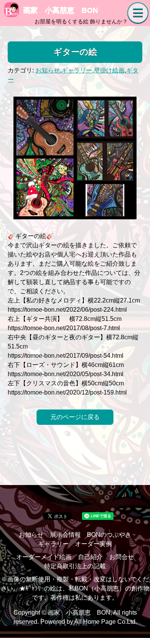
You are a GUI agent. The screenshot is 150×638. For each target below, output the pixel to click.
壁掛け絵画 (109, 70)
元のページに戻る (75, 417)
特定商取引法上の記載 (75, 566)
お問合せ (121, 557)
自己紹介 (90, 557)
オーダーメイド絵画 (44, 557)
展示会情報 (65, 534)
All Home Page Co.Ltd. (105, 621)
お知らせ (47, 70)
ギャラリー (77, 70)
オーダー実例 (93, 544)
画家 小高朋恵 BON (60, 10)
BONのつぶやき (109, 534)
